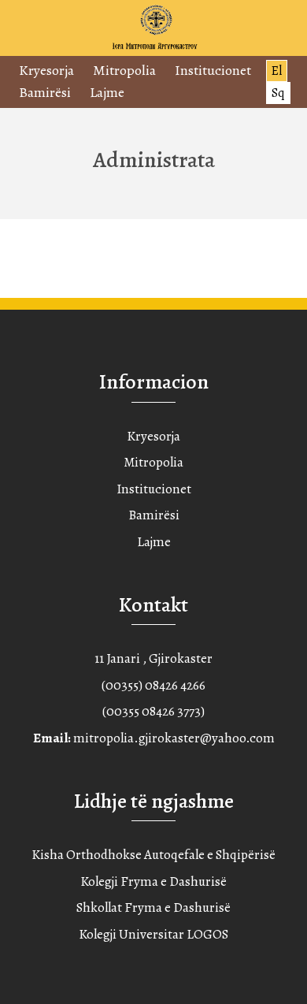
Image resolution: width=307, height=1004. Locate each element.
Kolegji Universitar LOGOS (153, 934)
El (277, 71)
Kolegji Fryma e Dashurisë (153, 881)
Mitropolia (124, 70)
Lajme (107, 92)
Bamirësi (45, 92)
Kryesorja (46, 70)
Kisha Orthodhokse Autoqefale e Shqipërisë (153, 855)
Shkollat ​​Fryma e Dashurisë (153, 907)
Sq (278, 93)
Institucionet (213, 70)
